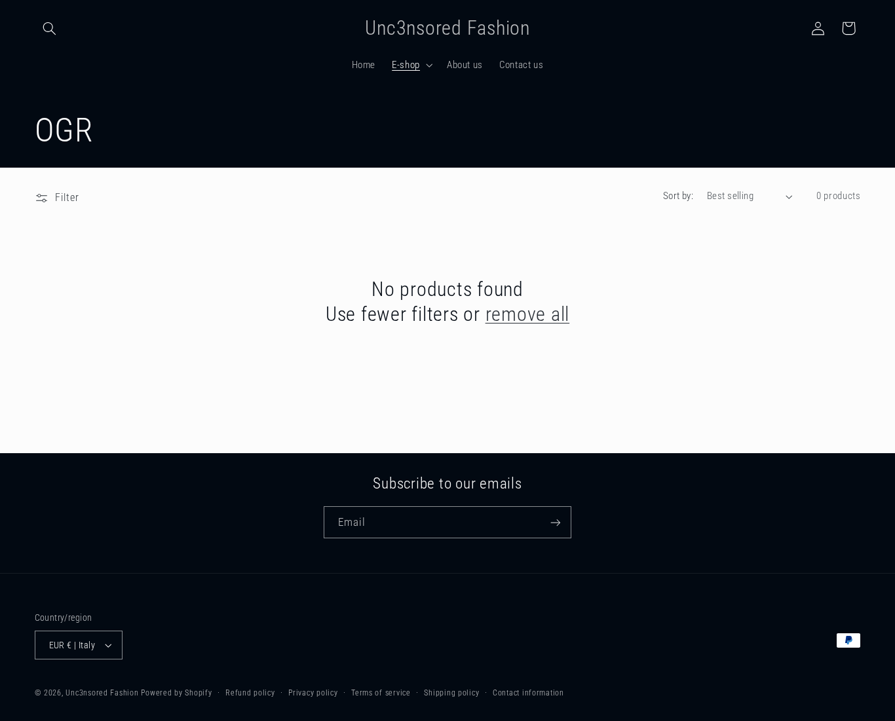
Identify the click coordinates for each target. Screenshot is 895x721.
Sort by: (678, 196)
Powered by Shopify (176, 692)
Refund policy (250, 692)
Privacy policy (312, 692)
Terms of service (381, 692)
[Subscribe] (556, 522)
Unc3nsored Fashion (102, 692)
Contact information (528, 692)
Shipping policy (451, 692)
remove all (528, 314)
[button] (50, 28)
